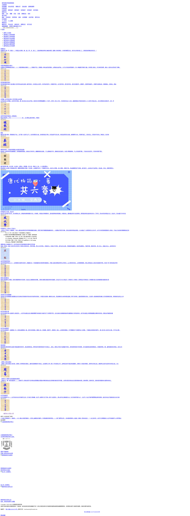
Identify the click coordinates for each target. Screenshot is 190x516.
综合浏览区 (11, 6)
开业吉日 (10, 24)
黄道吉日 (4, 22)
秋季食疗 (23, 10)
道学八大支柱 (7, 33)
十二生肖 (4, 20)
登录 (3, 29)
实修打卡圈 (15, 26)
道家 (19, 17)
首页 (5, 413)
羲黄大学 (18, 6)
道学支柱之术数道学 (9, 40)
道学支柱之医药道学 (9, 44)
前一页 (8, 413)
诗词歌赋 (24, 17)
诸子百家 (4, 15)
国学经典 (8, 3)
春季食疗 (10, 10)
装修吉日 (16, 24)
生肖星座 (4, 19)
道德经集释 (31, 6)
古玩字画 (31, 17)
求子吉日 (29, 24)
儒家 (3, 17)
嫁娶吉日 (23, 24)
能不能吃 (35, 10)
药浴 (15, 13)
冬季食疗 (29, 10)
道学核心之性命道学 (9, 34)
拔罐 (11, 13)
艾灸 (7, 13)
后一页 (12, 413)
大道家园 (4, 4)
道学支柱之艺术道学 (9, 46)
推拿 (3, 13)
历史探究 (8, 17)
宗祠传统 (14, 17)
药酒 (19, 13)
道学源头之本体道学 (9, 36)
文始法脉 (24, 6)
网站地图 (3, 515)
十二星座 (10, 20)
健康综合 (24, 13)
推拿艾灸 (4, 11)
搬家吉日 (4, 24)
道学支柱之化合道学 (9, 38)
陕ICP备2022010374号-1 (12, 509)
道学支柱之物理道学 (9, 42)
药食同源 (4, 8)
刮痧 (29, 13)
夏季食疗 (16, 10)
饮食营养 (4, 10)
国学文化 (37, 17)
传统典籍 (4, 6)
